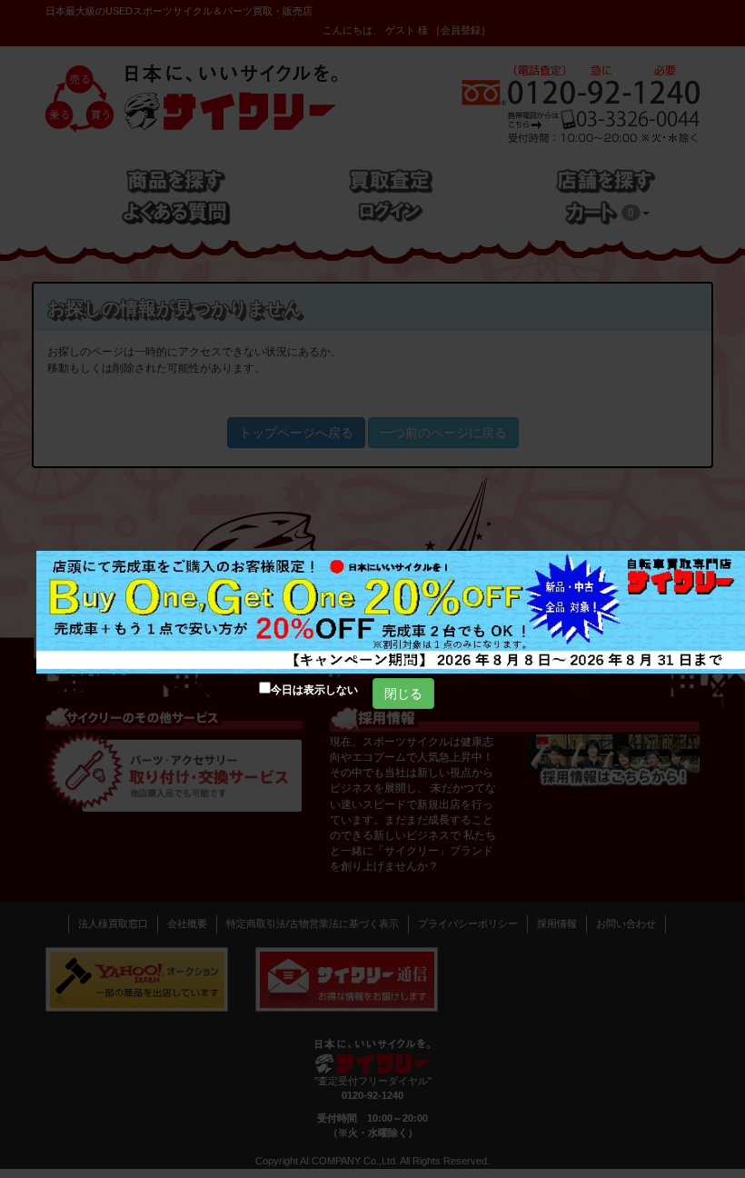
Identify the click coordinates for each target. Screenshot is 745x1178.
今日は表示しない (314, 690)
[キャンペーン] (390, 612)
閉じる (403, 693)
